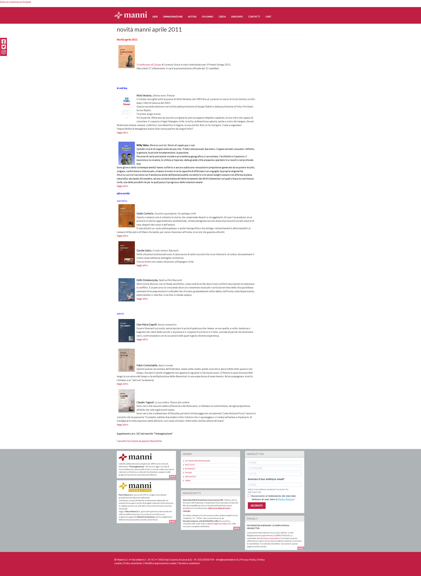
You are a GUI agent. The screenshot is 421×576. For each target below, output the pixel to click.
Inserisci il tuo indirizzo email (266, 479)
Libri (155, 16)
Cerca (222, 16)
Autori (192, 16)
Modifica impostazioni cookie (160, 563)
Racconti (190, 464)
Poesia (188, 472)
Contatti (254, 16)
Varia (187, 480)
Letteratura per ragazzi (197, 461)
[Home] (132, 12)
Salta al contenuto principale (15, 1)
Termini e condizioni (189, 563)
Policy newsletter (133, 563)
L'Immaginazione (173, 16)
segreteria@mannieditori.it (218, 523)
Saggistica (190, 476)
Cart (268, 16)
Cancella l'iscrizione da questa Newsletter (139, 440)
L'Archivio (237, 16)
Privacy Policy (248, 559)
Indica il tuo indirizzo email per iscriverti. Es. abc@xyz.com (268, 490)
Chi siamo (207, 16)
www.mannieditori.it (273, 538)
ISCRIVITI (257, 505)
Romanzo (190, 468)
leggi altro (122, 132)
